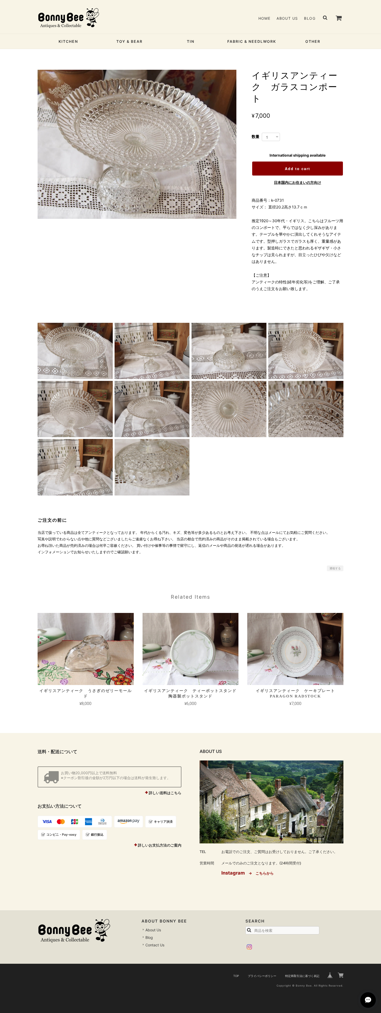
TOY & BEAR (129, 41)
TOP (236, 976)
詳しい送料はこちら (165, 793)
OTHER (312, 41)
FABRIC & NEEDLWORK (251, 41)
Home (264, 18)
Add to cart (297, 168)
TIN (190, 41)
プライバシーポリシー (262, 976)
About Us (287, 18)
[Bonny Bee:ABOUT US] (271, 801)
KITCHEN (68, 41)
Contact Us (154, 945)
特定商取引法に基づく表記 (302, 976)
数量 (255, 136)
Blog (309, 18)
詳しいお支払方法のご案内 (159, 845)
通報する (335, 568)
